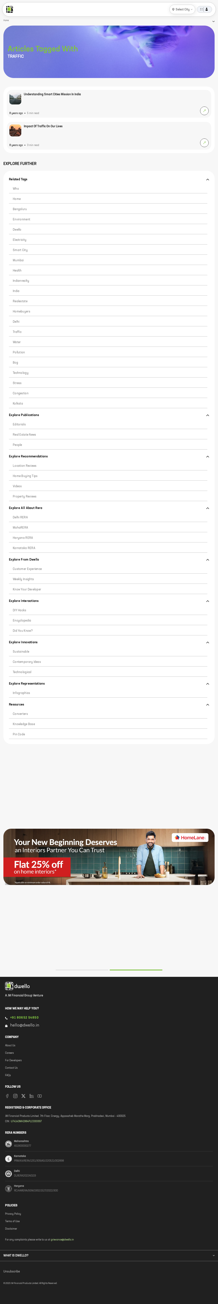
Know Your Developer (27, 589)
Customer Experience (27, 569)
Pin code (19, 734)
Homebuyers (21, 311)
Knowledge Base (24, 724)
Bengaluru (20, 209)
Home (17, 199)
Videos (17, 486)
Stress (17, 383)
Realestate (20, 301)
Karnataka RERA (24, 548)
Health (17, 270)
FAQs (8, 1075)
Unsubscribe (11, 1271)
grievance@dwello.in (62, 1240)
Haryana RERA (23, 537)
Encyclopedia (22, 620)
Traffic (17, 332)
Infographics (21, 693)
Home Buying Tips (25, 476)
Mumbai (18, 260)
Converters (20, 714)
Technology (21, 373)
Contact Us (11, 1068)
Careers (9, 1053)
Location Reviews (24, 465)
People (17, 445)
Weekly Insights (23, 579)
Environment (21, 219)
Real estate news (24, 434)
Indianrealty (21, 280)
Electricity (19, 240)
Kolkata (18, 403)
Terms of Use (12, 1221)
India (16, 291)
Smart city (20, 250)
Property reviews (24, 496)
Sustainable (21, 651)
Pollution (19, 352)
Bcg (15, 362)
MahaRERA (20, 527)
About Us (10, 1045)
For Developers (13, 1060)
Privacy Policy (13, 1214)
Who (16, 188)
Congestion (21, 393)
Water (17, 342)
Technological (22, 672)
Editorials (19, 424)
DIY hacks (19, 610)
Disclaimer (11, 1229)
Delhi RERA (20, 517)
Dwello (17, 229)
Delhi (16, 321)
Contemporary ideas (27, 662)
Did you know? (23, 630)
